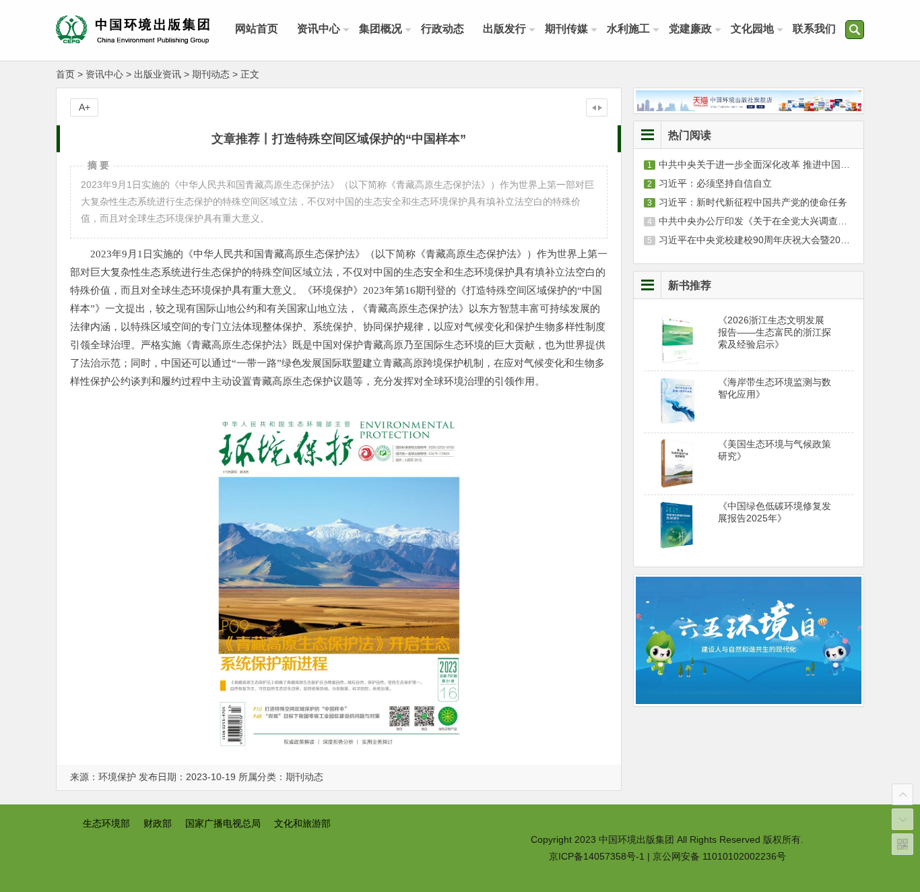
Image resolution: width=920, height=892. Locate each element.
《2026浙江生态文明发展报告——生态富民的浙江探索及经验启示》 (774, 332)
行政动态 (442, 28)
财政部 (157, 823)
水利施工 (628, 28)
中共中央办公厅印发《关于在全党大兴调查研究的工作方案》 (786, 221)
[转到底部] (902, 819)
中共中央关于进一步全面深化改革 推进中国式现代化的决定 (783, 164)
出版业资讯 (157, 74)
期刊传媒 (566, 28)
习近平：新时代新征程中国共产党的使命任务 (753, 202)
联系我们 (814, 28)
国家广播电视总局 (223, 823)
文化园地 (752, 28)
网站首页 (256, 28)
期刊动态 (211, 74)
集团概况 (380, 28)
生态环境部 (106, 823)
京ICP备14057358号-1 (597, 856)
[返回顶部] (902, 794)
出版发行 (504, 28)
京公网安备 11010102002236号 (719, 856)
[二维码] (902, 844)
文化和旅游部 (302, 823)
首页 (65, 74)
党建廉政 (690, 28)
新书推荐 (689, 285)
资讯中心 (318, 28)
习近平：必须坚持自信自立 (715, 183)
